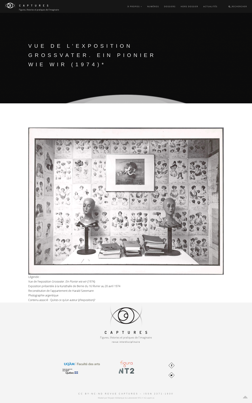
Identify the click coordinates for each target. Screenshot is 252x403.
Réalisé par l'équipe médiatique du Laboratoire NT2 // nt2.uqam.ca (126, 397)
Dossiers (170, 6)
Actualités (210, 6)
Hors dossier (189, 6)
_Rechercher (239, 6)
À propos (134, 6)
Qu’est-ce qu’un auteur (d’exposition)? (72, 300)
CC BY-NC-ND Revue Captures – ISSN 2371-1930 (126, 394)
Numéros (153, 6)
